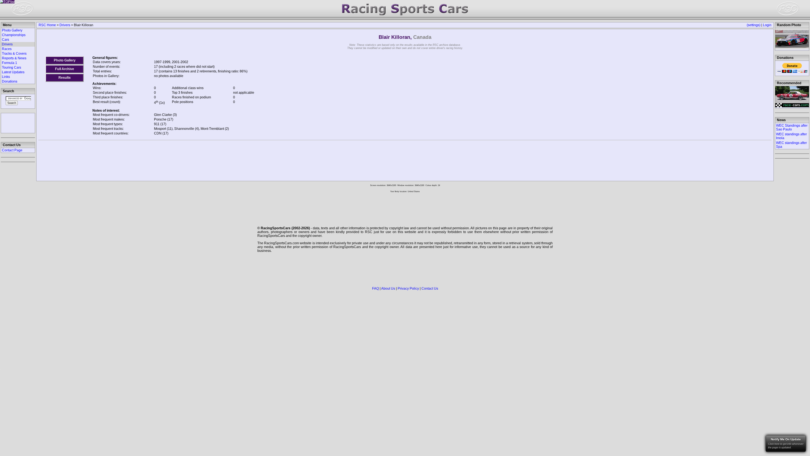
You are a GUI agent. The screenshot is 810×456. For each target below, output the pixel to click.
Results (64, 77)
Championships (14, 35)
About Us (388, 288)
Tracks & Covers (14, 53)
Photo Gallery (65, 60)
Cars (5, 39)
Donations (9, 81)
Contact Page (12, 150)
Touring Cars (11, 67)
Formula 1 (9, 63)
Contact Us (429, 288)
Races (7, 49)
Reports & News (14, 58)
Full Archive (64, 69)
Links (6, 77)
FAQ (375, 288)
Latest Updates (13, 72)
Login (767, 25)
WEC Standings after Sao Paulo (791, 127)
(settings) (753, 25)
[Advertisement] (18, 122)
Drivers (64, 25)
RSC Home (47, 25)
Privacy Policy (408, 288)
